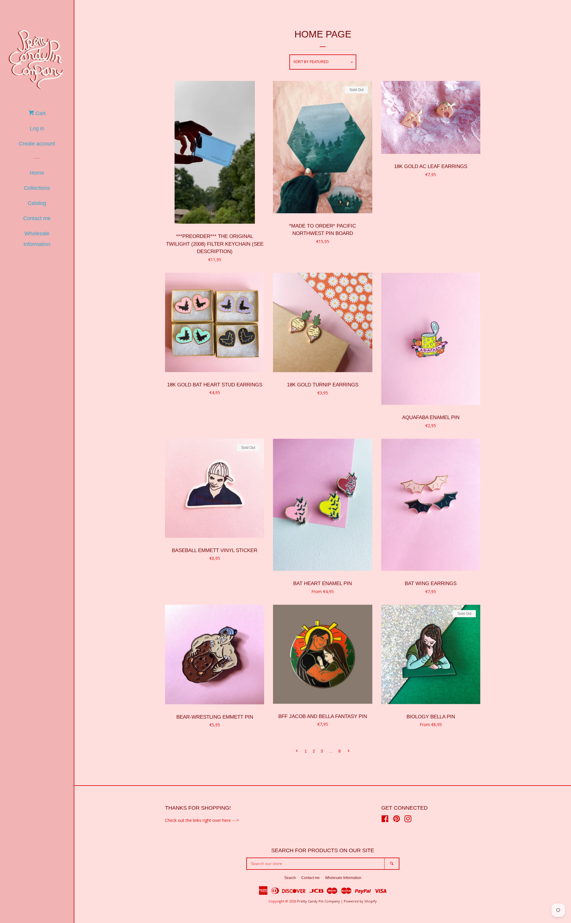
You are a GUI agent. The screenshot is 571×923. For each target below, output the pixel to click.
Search (290, 878)
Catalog (37, 203)
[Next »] (348, 751)
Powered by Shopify (360, 901)
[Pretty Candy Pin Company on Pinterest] (396, 820)
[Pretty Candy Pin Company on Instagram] (408, 820)
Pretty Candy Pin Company (318, 901)
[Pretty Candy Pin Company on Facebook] (385, 820)
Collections (37, 188)
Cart (40, 113)
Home (37, 173)
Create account (37, 144)
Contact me (37, 218)
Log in (37, 128)
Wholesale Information (36, 239)
